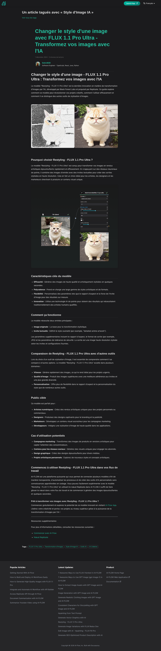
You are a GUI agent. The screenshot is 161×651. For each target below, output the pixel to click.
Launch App (130, 3)
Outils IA (83, 547)
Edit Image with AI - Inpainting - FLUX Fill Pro (77, 631)
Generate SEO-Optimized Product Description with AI (80, 635)
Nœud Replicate (41, 537)
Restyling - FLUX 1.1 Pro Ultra (70, 622)
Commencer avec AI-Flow (45, 533)
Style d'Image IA (72, 547)
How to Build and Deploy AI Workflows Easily (29, 577)
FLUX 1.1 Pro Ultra (35, 547)
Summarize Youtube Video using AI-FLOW (27, 603)
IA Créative (93, 547)
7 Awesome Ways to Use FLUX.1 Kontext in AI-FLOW (79, 573)
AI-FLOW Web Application (117, 577)
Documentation (112, 581)
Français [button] (149, 3)
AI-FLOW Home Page (115, 573)
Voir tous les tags (29, 18)
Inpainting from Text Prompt (70, 613)
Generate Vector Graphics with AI (72, 618)
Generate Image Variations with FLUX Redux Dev (78, 626)
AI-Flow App (110, 505)
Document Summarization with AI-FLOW (26, 598)
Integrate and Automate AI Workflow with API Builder (32, 589)
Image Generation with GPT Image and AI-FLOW (78, 593)
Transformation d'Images (54, 547)
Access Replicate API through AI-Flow (25, 594)
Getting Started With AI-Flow (22, 573)
